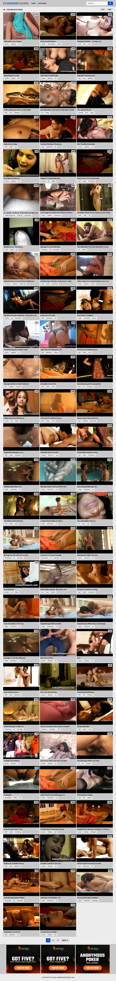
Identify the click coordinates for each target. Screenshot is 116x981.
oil (19, 489)
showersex (57, 215)
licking (13, 78)
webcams (49, 352)
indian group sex (10, 215)
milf (79, 78)
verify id (14, 284)
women (86, 832)
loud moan (28, 215)
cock (6, 249)
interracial (49, 147)
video (15, 797)
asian (11, 147)
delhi (79, 215)
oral (18, 78)
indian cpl (23, 284)
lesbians (93, 832)
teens (93, 284)
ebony (94, 318)
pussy (7, 44)
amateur (13, 44)
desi (86, 112)
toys (47, 592)
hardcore (50, 455)
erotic (92, 112)
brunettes (56, 249)
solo (89, 44)
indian (47, 112)
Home (33, 3)
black (11, 249)
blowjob (85, 421)
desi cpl (19, 215)
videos (7, 318)
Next (64, 940)
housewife (8, 797)
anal (10, 695)
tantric (44, 44)
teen (79, 44)
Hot (102, 9)
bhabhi (49, 215)
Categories (42, 3)
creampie (52, 729)
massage (44, 249)
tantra (59, 44)
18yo (85, 215)
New (109, 9)
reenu (43, 215)
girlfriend (90, 78)
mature (89, 797)
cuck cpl (7, 284)
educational (51, 44)
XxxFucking (15, 3)
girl (84, 44)
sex (88, 523)
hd (19, 44)
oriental (80, 112)
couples (11, 386)
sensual (18, 386)
